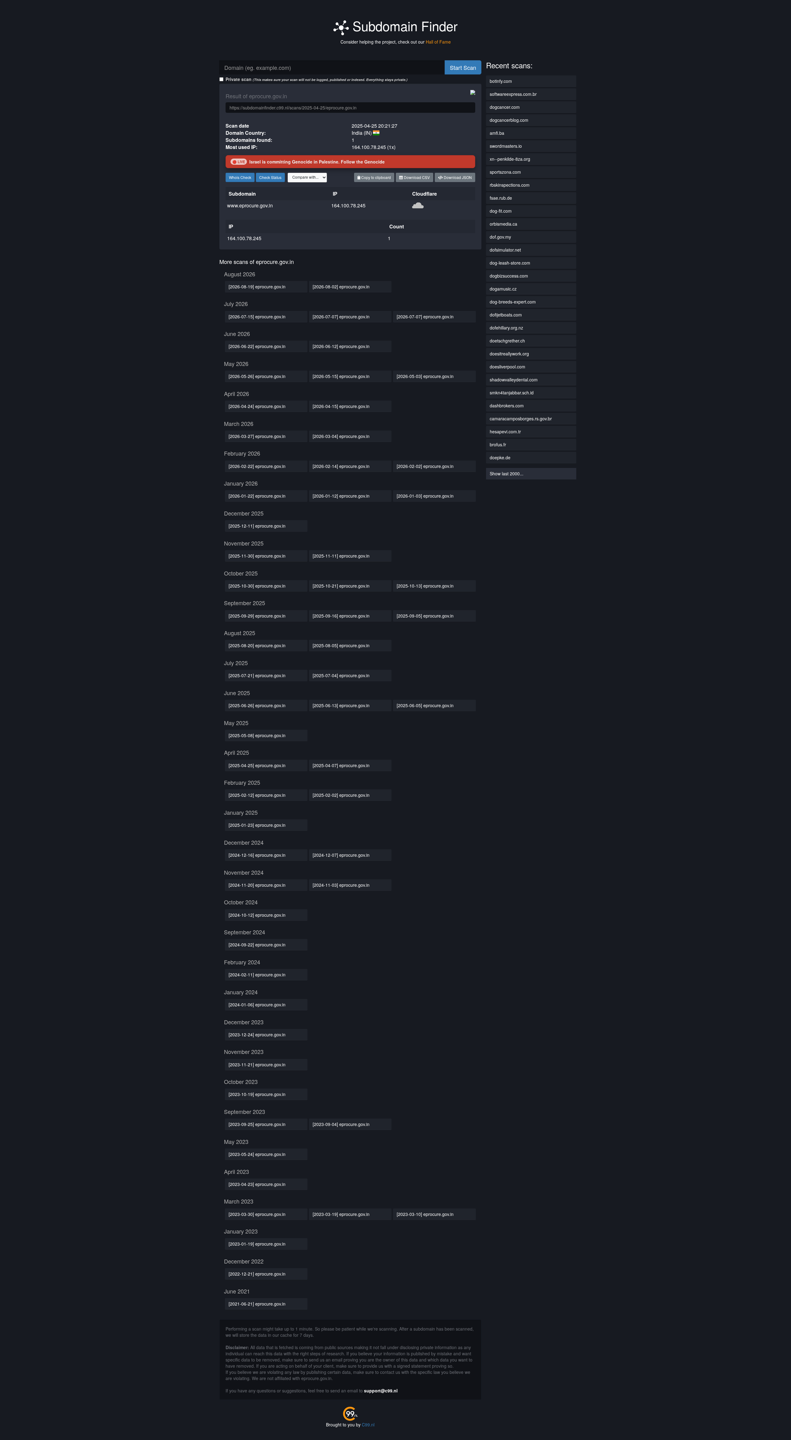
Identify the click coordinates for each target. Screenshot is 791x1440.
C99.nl (368, 1424)
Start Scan (463, 67)
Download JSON (457, 177)
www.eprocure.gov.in (250, 205)
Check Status (270, 177)
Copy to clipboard (375, 177)
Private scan (317, 79)
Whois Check (240, 177)
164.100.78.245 (348, 205)
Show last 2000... (506, 473)
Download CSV (416, 177)
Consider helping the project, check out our (396, 42)
